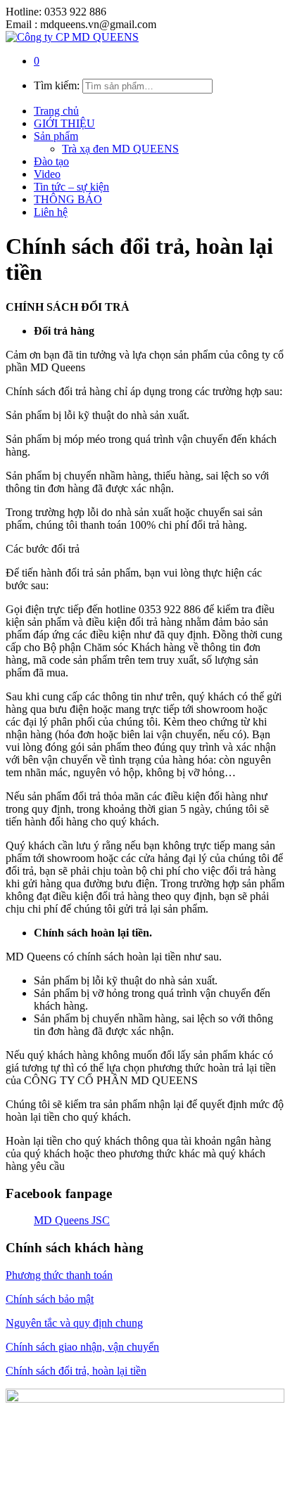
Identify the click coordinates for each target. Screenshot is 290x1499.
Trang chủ (56, 111)
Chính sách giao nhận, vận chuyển (82, 1347)
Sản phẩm (56, 136)
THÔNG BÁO (68, 199)
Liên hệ (51, 212)
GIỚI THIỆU (64, 123)
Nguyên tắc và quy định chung (74, 1323)
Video (47, 174)
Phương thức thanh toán (59, 1275)
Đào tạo (51, 161)
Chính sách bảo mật (50, 1299)
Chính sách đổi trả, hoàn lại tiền (76, 1371)
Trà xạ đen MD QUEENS (120, 149)
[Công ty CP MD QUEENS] (72, 37)
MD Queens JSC (72, 1220)
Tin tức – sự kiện (71, 187)
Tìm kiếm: (57, 85)
